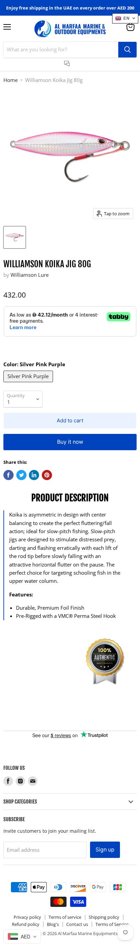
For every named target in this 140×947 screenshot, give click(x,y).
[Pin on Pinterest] (47, 475)
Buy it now (70, 442)
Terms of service (65, 917)
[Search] (127, 49)
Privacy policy (27, 917)
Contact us (77, 924)
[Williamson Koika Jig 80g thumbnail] (14, 237)
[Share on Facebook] (8, 475)
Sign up (105, 849)
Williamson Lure (30, 274)
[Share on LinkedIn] (34, 475)
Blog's (53, 924)
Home (10, 80)
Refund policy (25, 924)
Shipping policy (104, 917)
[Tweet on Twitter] (21, 475)
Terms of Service (111, 924)
